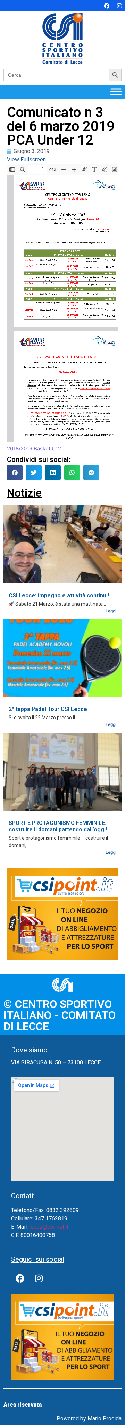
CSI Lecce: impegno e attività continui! (59, 595)
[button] (15, 472)
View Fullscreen (26, 159)
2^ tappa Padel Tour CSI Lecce (48, 709)
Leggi (111, 610)
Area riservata (22, 1404)
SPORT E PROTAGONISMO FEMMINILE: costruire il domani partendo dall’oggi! (58, 826)
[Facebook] (106, 5)
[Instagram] (119, 5)
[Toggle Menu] (116, 91)
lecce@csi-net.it (48, 1227)
